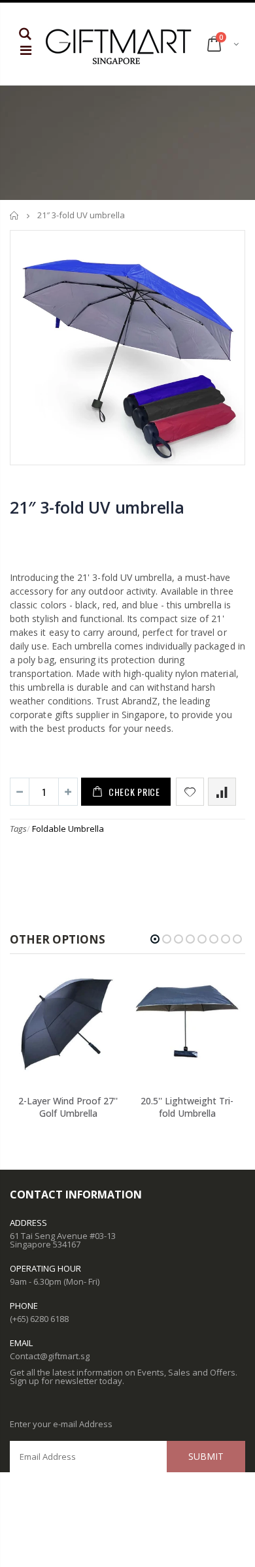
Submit (206, 1456)
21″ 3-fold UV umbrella (97, 507)
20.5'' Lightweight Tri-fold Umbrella (187, 1107)
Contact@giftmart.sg (50, 1356)
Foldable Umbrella (68, 828)
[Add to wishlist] (190, 792)
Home (15, 215)
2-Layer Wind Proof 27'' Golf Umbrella (68, 1107)
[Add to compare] (222, 792)
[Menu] (25, 50)
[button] (155, 939)
